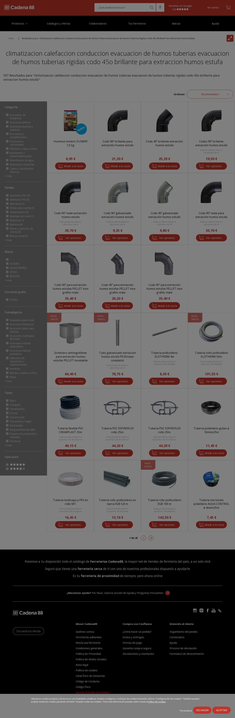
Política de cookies (156, 701)
